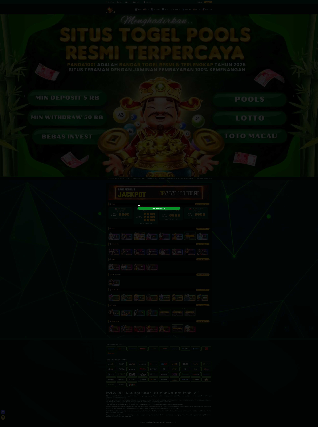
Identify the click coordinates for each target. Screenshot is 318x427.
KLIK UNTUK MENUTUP (159, 208)
